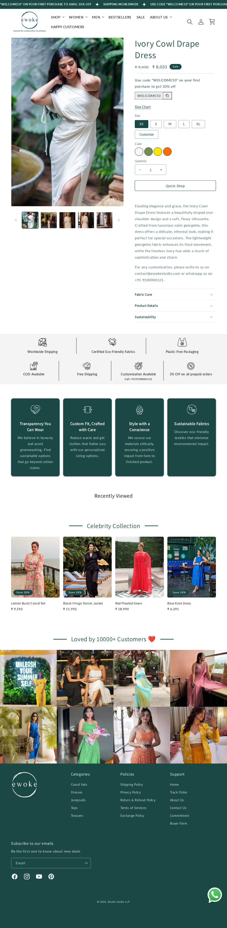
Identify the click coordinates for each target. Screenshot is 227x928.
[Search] (190, 22)
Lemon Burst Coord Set (28, 603)
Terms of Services (133, 808)
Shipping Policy (131, 784)
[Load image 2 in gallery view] (49, 220)
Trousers (77, 815)
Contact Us (178, 808)
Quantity (141, 161)
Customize (146, 134)
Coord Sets (79, 784)
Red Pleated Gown (128, 603)
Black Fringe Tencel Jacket (83, 603)
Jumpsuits (78, 800)
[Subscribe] (86, 863)
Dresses (76, 792)
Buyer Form (178, 823)
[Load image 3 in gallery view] (67, 220)
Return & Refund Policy (137, 800)
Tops (74, 808)
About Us (177, 800)
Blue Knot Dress (179, 603)
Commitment (179, 815)
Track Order (179, 792)
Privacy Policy (130, 792)
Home (174, 784)
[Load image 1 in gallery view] (30, 220)
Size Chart (143, 107)
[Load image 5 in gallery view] (104, 220)
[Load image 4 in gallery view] (86, 220)
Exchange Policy (132, 815)
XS (141, 124)
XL (198, 124)
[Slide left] (16, 220)
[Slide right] (119, 220)
